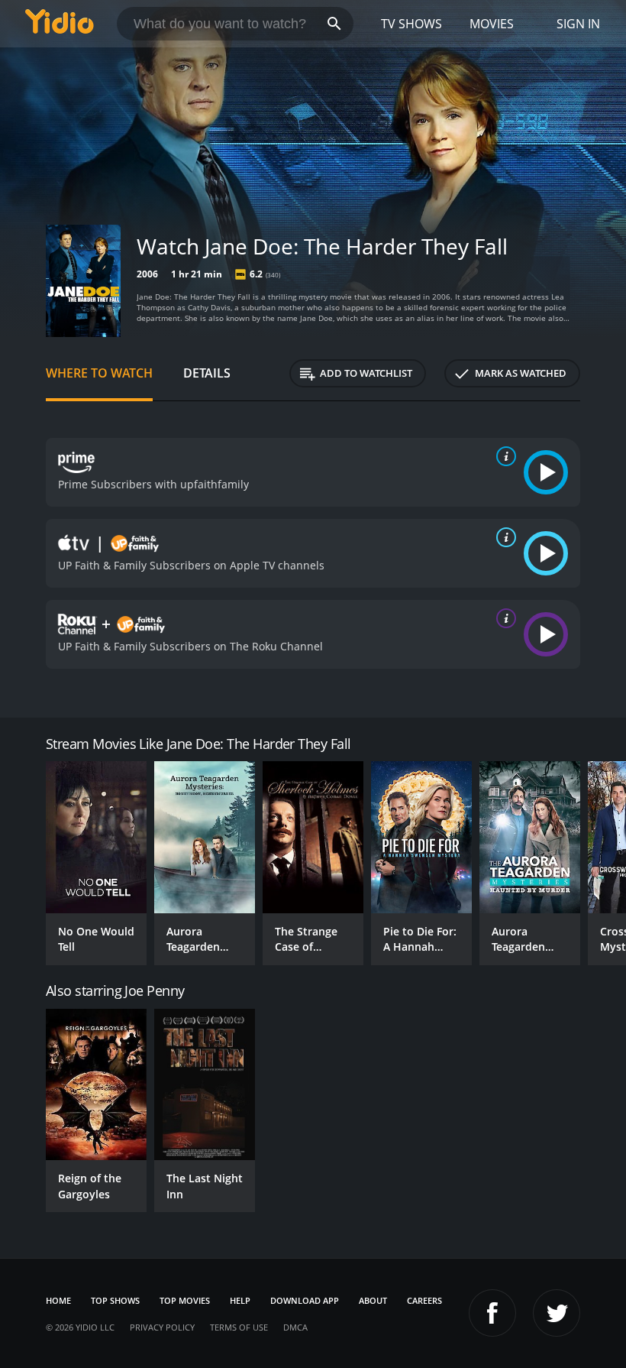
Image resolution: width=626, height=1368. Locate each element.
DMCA (295, 1327)
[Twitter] (556, 1313)
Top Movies (185, 1300)
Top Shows (115, 1300)
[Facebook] (492, 1313)
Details (207, 373)
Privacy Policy (162, 1327)
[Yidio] (59, 23)
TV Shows (411, 23)
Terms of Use (239, 1327)
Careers (424, 1300)
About (373, 1300)
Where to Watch (99, 373)
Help (240, 1300)
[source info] (503, 456)
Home (58, 1300)
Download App (304, 1300)
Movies (492, 23)
